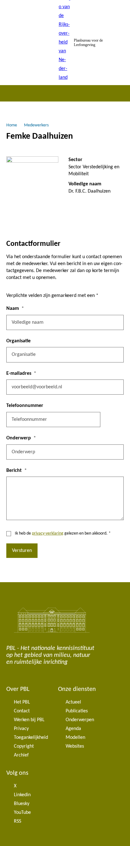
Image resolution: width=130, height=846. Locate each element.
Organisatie (18, 341)
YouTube (22, 812)
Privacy (21, 728)
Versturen (22, 550)
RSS (17, 821)
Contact (22, 711)
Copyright (24, 746)
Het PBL (22, 702)
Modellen (75, 737)
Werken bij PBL (29, 719)
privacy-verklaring (47, 533)
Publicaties (77, 711)
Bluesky (21, 803)
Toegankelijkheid (31, 737)
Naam (12, 308)
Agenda (73, 728)
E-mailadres (18, 373)
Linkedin (22, 794)
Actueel (73, 702)
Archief (21, 755)
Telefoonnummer (24, 405)
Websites (75, 746)
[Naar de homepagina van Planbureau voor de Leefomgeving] (65, 42)
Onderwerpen (80, 719)
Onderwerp (18, 438)
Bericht (14, 470)
